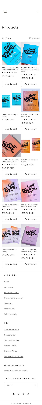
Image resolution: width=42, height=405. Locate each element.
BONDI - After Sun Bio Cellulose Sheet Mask (10, 69)
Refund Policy (10, 351)
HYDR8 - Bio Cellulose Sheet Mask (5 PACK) (10, 160)
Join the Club (10, 314)
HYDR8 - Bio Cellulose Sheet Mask (29, 115)
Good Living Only (24, 403)
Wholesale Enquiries (13, 356)
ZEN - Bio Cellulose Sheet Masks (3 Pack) (29, 250)
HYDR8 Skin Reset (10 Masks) (29, 160)
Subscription (10, 335)
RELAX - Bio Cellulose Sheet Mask (10, 205)
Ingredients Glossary (13, 298)
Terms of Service (11, 340)
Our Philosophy (11, 292)
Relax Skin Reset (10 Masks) (9, 250)
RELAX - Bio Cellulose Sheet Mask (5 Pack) (29, 205)
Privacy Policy (10, 346)
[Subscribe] (35, 385)
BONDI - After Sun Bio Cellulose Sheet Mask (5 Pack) (30, 69)
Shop (6, 282)
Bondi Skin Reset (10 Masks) (9, 115)
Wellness (8, 303)
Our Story (8, 287)
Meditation (9, 309)
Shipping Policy (11, 329)
